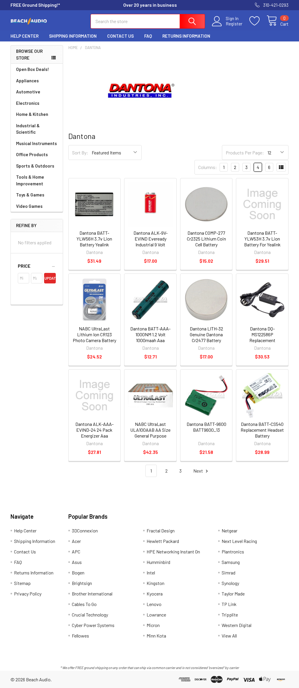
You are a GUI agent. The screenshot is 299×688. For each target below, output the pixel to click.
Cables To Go (84, 604)
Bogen (78, 572)
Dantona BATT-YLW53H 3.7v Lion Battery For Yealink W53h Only (262, 241)
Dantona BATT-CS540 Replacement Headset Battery (262, 429)
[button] (37, 265)
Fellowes (80, 635)
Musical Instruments (36, 143)
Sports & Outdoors (35, 165)
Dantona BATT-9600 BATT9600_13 (206, 427)
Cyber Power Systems (93, 625)
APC (76, 551)
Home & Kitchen (32, 114)
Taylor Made (233, 593)
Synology (230, 583)
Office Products (32, 154)
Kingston (155, 583)
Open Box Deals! (32, 69)
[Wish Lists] (258, 21)
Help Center (25, 36)
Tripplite (230, 614)
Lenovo (154, 604)
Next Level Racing (239, 541)
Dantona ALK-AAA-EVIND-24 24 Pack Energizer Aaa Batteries (94, 432)
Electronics (27, 103)
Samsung (231, 562)
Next (198, 470)
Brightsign (82, 583)
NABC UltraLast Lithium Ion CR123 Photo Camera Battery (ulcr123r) (94, 337)
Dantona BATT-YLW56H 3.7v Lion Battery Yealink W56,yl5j (94, 241)
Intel (151, 572)
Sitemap (22, 583)
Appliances (27, 80)
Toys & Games (30, 194)
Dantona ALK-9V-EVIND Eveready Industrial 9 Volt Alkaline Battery (150, 241)
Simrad (228, 572)
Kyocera (155, 593)
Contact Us (120, 36)
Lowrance (156, 614)
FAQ (148, 36)
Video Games (29, 206)
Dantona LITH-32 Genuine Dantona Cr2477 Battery (206, 334)
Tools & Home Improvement (30, 180)
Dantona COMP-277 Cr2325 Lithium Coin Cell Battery (206, 238)
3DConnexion (85, 530)
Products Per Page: (245, 152)
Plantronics (233, 551)
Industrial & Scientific (28, 129)
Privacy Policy (27, 593)
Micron (153, 625)
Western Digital (236, 625)
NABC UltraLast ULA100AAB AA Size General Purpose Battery (150, 432)
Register (234, 23)
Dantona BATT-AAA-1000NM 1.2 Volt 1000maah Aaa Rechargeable (150, 337)
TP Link (229, 604)
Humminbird (158, 562)
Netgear (229, 530)
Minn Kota (156, 635)
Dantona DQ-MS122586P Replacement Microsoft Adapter (262, 337)
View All (229, 635)
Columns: (207, 167)
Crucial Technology (90, 614)
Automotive (28, 91)
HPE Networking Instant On (173, 551)
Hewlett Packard (163, 541)
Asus (77, 562)
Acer (76, 541)
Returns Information (186, 36)
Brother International (92, 593)
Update (49, 278)
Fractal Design (161, 530)
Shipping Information (73, 36)
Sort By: (80, 152)
